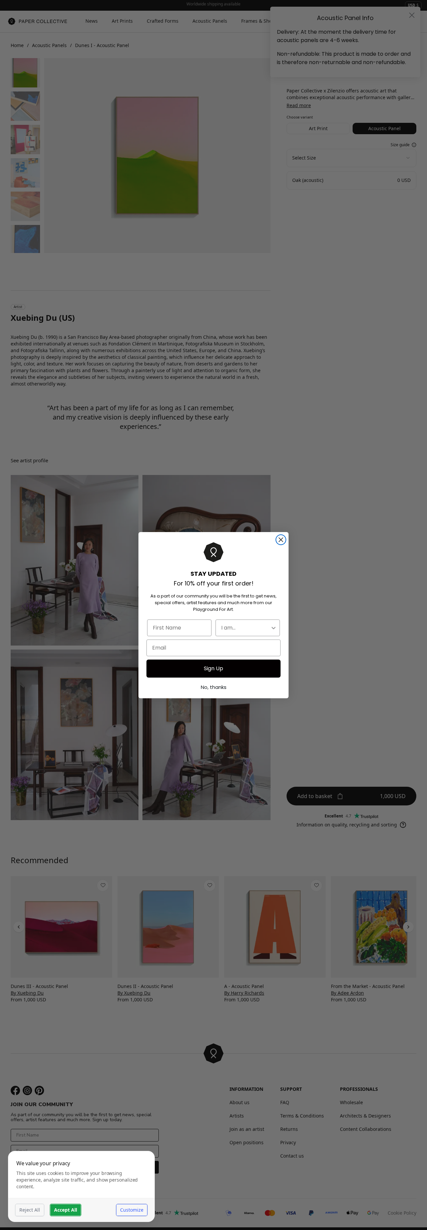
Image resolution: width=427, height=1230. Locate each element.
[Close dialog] (281, 540)
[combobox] (245, 628)
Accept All (65, 1210)
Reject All (29, 1210)
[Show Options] (273, 628)
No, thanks (214, 687)
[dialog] (81, 1186)
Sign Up (213, 668)
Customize (131, 1210)
